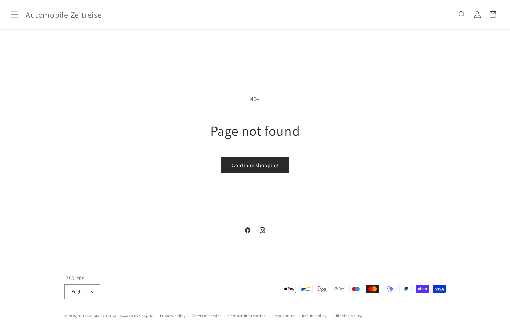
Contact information (247, 315)
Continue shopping (255, 165)
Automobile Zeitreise (97, 316)
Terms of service (206, 315)
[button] (14, 14)
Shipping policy (347, 315)
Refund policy (314, 315)
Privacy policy (173, 315)
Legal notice (284, 315)
